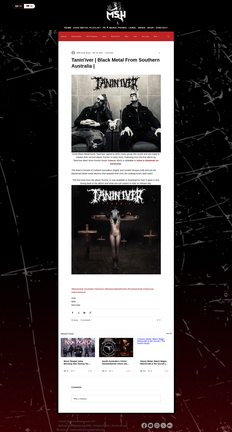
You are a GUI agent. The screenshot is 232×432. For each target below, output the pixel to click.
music (104, 36)
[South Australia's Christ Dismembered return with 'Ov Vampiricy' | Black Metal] (116, 347)
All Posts (64, 36)
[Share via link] (90, 312)
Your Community (92, 36)
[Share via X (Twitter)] (78, 312)
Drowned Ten (115, 36)
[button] (168, 36)
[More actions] (159, 52)
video (135, 36)
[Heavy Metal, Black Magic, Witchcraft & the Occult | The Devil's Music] (154, 347)
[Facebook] (144, 425)
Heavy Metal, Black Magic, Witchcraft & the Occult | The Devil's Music (153, 362)
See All (168, 333)
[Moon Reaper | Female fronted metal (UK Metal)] (78, 347)
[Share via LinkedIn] (84, 312)
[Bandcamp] (170, 425)
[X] (163, 425)
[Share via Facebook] (72, 312)
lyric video (145, 36)
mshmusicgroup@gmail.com (87, 429)
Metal (126, 36)
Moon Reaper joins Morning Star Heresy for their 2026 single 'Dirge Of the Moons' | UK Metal (77, 362)
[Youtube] (150, 425)
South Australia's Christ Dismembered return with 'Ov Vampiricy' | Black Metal (115, 362)
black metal (75, 305)
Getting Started (76, 36)
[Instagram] (157, 425)
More (155, 36)
